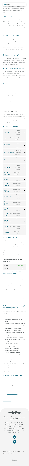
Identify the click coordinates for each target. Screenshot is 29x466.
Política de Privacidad (17, 451)
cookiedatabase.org (7, 401)
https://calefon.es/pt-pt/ (14, 19)
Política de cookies (8, 453)
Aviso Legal (6, 451)
